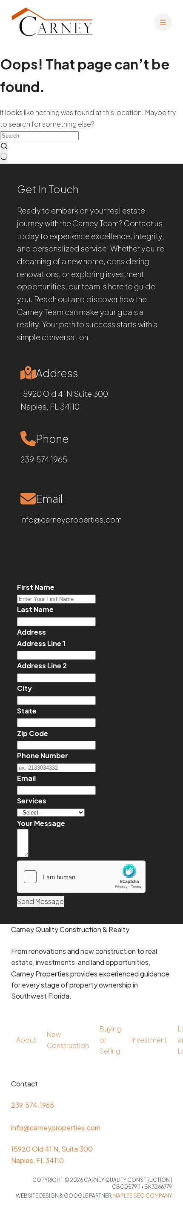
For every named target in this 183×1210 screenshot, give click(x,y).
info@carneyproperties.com (71, 519)
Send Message (40, 901)
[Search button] (4, 152)
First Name (35, 587)
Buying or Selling (110, 1040)
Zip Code (32, 733)
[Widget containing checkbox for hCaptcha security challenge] (81, 877)
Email (26, 778)
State (27, 710)
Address (31, 631)
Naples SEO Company (142, 1196)
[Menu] (163, 22)
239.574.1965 (43, 459)
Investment (149, 1039)
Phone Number (42, 755)
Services (31, 800)
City (24, 688)
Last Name (35, 609)
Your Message (41, 823)
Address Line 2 (42, 665)
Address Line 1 (41, 643)
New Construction (68, 1040)
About (26, 1039)
